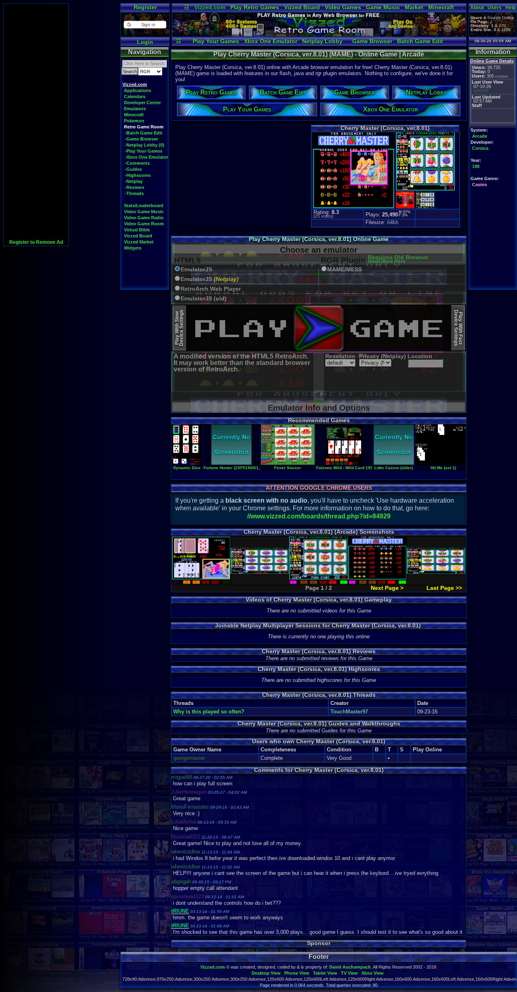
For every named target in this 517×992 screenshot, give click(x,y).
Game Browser (372, 41)
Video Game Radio (144, 217)
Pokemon (134, 120)
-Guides (133, 169)
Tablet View (325, 973)
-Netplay (134, 181)
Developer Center (142, 102)
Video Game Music (144, 211)
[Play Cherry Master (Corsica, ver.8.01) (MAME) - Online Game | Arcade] (319, 34)
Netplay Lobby (322, 41)
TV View (349, 973)
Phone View (296, 973)
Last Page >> (444, 588)
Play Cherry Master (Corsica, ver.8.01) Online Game (319, 239)
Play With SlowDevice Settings (179, 328)
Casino (479, 184)
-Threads (134, 193)
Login (145, 42)
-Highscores (138, 175)
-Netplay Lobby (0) (144, 145)
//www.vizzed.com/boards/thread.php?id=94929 (319, 516)
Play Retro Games (254, 7)
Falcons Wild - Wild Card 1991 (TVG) (351, 468)
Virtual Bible (137, 229)
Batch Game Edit (420, 41)
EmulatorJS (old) (204, 299)
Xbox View (372, 973)
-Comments (137, 163)
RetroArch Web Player (211, 289)
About (477, 7)
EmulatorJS (196, 269)
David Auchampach (350, 967)
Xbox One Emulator (270, 41)
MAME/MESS (344, 269)
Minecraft (441, 7)
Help (510, 7)
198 (475, 166)
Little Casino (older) (393, 468)
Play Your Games (216, 41)
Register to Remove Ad (36, 242)
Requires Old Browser (398, 259)
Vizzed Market (138, 241)
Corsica (480, 148)
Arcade (479, 136)
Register (145, 7)
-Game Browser (141, 138)
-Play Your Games (143, 151)
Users (495, 7)
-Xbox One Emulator (146, 157)
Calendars (134, 96)
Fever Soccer (287, 468)
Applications (137, 90)
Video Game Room (144, 223)
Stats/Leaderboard (143, 205)
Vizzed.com (209, 7)
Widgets (132, 247)
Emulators (135, 108)
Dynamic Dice (187, 468)
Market (414, 7)
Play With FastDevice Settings (458, 328)
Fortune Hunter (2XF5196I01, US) (236, 468)
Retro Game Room (144, 126)
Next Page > (387, 588)
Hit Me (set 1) (443, 468)
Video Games (343, 7)
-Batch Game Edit (143, 132)
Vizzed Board (302, 7)
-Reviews (134, 187)
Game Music (383, 7)
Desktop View (266, 973)
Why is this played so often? (208, 712)
